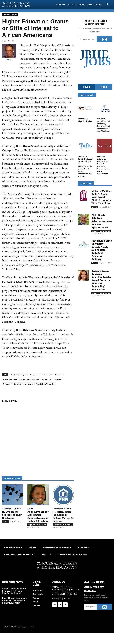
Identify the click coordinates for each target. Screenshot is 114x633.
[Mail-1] (60, 604)
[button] (107, 4)
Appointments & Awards (37, 525)
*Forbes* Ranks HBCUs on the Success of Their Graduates (12, 513)
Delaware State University (52, 375)
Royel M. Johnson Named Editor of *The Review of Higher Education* (14, 600)
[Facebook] (65, 604)
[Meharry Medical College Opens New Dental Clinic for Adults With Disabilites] (83, 195)
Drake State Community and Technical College (21, 379)
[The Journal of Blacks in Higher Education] (16, 4)
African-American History (63, 525)
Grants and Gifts (10, 14)
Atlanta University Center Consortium (24, 375)
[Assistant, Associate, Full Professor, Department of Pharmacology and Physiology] (104, 108)
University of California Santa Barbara (18, 384)
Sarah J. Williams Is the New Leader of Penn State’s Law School (14, 590)
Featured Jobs (87, 95)
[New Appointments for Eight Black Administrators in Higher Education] (38, 494)
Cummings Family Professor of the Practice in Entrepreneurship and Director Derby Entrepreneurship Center (85, 166)
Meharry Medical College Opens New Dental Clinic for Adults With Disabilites (101, 197)
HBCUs (5, 522)
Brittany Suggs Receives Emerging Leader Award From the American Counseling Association (101, 280)
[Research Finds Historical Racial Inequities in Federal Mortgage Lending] (63, 494)
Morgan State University (51, 379)
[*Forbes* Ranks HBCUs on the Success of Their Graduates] (12, 494)
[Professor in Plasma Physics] (85, 108)
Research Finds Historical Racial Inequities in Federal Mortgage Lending (63, 514)
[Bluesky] (54, 604)
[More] (76, 390)
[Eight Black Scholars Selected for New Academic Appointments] (83, 219)
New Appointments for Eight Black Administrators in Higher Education (38, 514)
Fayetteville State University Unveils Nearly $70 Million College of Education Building (101, 250)
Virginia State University (45, 384)
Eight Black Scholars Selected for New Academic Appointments (101, 221)
